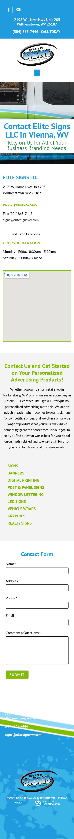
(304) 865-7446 (16, 726)
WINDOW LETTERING (26, 494)
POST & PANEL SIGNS (26, 487)
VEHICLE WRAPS (22, 508)
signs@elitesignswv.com (21, 220)
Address (12, 581)
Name (11, 564)
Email (11, 615)
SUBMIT (17, 675)
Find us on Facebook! (25, 234)
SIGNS (13, 465)
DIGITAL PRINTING (23, 480)
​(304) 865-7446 (25, 205)
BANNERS (16, 473)
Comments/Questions (23, 633)
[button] (37, 73)
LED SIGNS (17, 501)
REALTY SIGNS (20, 523)
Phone (11, 598)
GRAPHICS (16, 516)
